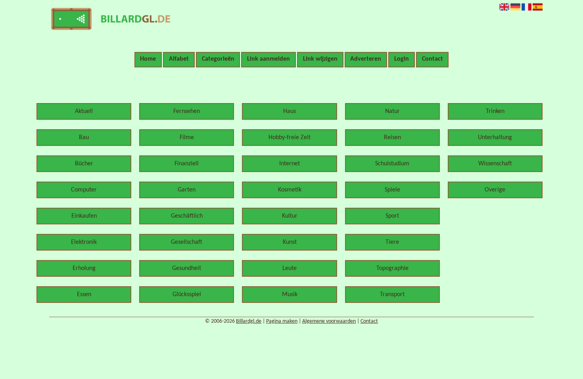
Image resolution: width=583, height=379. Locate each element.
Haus (289, 111)
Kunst (290, 242)
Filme (187, 137)
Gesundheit (186, 268)
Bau (84, 137)
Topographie (392, 268)
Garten (187, 190)
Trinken (495, 111)
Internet (289, 164)
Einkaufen (84, 216)
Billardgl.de (248, 321)
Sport (392, 216)
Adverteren (365, 59)
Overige (495, 190)
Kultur (289, 216)
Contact (432, 59)
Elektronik (84, 242)
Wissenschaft (495, 164)
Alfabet (179, 59)
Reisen (392, 137)
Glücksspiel (187, 294)
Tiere (392, 242)
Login (401, 59)
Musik (289, 294)
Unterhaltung (495, 137)
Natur (392, 111)
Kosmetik (289, 190)
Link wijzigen (320, 59)
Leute (289, 268)
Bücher (84, 164)
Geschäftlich (187, 216)
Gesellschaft (186, 242)
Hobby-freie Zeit (289, 137)
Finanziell (187, 164)
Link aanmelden (268, 59)
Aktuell (84, 111)
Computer (84, 190)
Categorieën (218, 59)
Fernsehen (186, 111)
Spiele (392, 190)
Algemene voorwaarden (329, 321)
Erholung (84, 268)
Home (148, 59)
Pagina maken (281, 321)
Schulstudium (392, 164)
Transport (392, 294)
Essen (84, 294)
